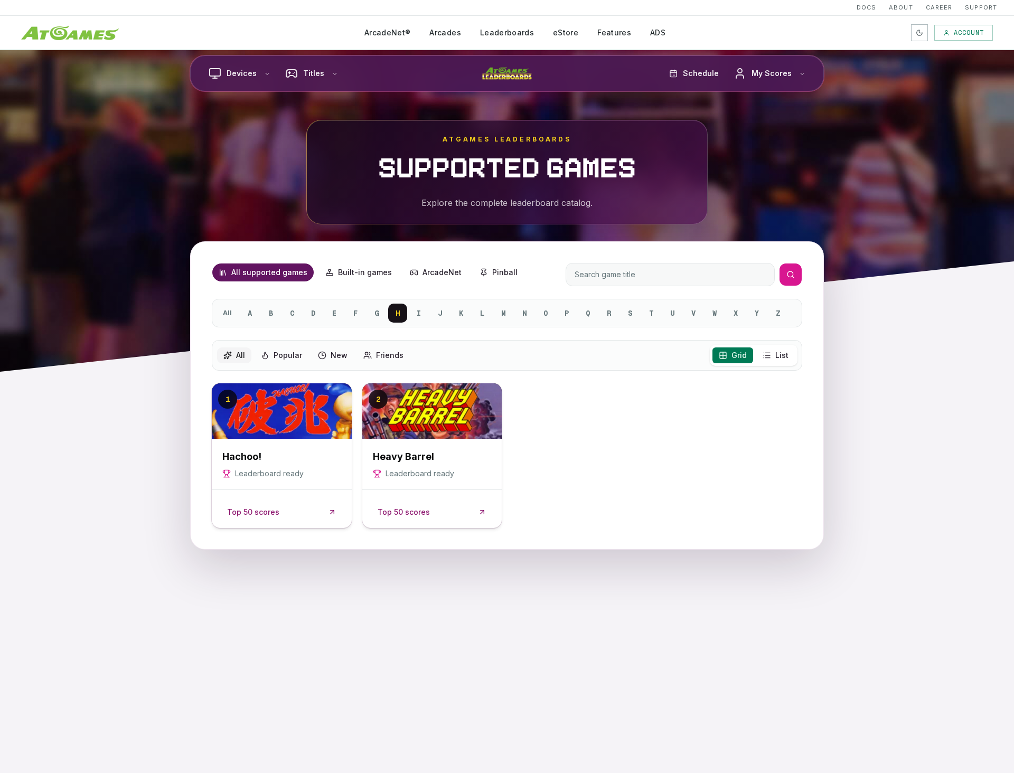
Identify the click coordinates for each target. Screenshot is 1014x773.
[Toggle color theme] (919, 32)
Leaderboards (507, 32)
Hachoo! (241, 456)
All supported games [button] (269, 272)
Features (614, 32)
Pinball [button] (505, 272)
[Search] (790, 274)
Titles (313, 73)
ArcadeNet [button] (442, 272)
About (901, 7)
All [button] (240, 355)
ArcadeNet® (387, 32)
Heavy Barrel (403, 456)
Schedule (701, 73)
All (227, 313)
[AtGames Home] (70, 32)
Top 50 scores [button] (253, 511)
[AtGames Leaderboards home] (507, 73)
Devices (242, 73)
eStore (565, 32)
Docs (866, 7)
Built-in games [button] (365, 272)
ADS (657, 32)
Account (969, 33)
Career (939, 7)
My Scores (772, 73)
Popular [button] (288, 355)
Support (981, 7)
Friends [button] (389, 355)
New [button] (339, 355)
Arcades (445, 32)
